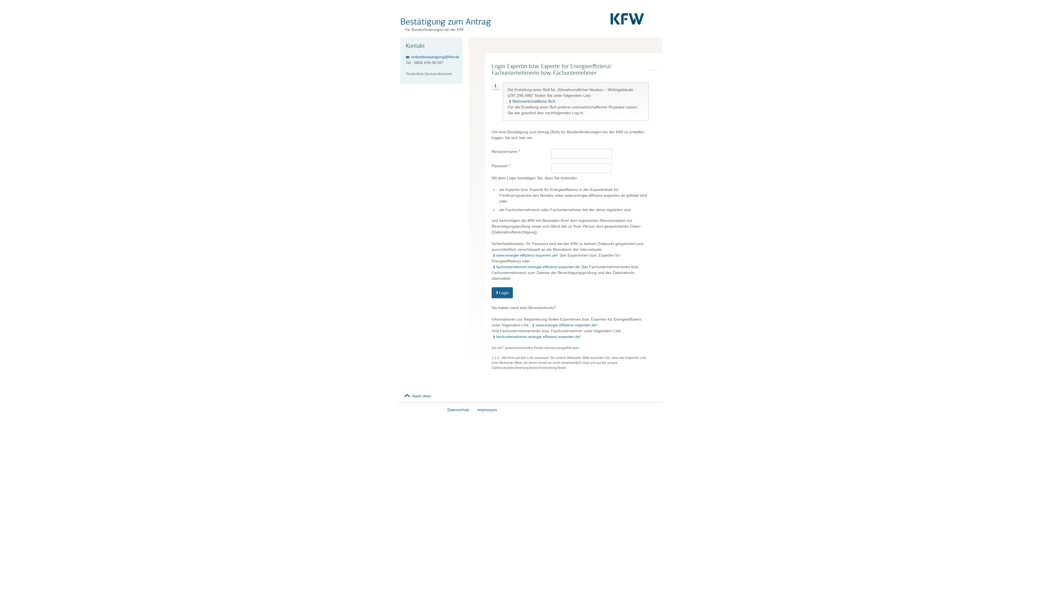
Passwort (501, 166)
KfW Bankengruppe (631, 21)
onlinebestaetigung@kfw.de (435, 57)
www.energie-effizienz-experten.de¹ (527, 255)
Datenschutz (458, 410)
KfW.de (420, 410)
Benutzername (506, 151)
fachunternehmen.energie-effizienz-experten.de (538, 267)
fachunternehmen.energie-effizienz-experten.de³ (538, 336)
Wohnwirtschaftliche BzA (533, 101)
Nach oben (421, 396)
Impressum (487, 410)
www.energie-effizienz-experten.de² (566, 325)
